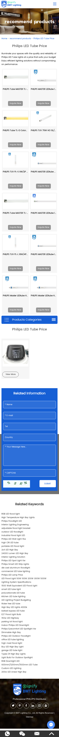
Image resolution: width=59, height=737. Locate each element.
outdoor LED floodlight (12, 531)
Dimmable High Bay (11, 632)
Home (4, 38)
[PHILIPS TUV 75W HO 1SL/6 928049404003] (43, 118)
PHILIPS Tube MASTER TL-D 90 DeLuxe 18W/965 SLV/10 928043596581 (15, 213)
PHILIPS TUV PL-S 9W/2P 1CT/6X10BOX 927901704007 (15, 171)
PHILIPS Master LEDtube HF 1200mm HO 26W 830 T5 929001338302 (15, 295)
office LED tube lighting (12, 639)
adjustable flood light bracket (15, 528)
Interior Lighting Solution (13, 557)
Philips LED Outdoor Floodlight (15, 636)
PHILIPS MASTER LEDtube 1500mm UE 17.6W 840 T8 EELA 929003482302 (43, 213)
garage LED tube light (11, 650)
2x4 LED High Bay (9, 549)
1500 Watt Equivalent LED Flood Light (19, 585)
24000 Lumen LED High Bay (14, 553)
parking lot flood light (12, 621)
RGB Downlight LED (10, 661)
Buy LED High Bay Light (12, 646)
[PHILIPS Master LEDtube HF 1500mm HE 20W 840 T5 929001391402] (43, 284)
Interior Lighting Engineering (15, 524)
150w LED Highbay (10, 618)
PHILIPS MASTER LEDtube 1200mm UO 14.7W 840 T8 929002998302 (43, 254)
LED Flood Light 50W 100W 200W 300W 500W (23, 578)
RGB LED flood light (10, 513)
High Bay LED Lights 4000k (14, 607)
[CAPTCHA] (16, 484)
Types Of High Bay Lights (13, 654)
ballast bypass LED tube (13, 610)
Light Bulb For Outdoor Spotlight (17, 657)
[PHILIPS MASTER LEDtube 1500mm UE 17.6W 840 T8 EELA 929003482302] (43, 201)
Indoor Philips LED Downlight (15, 625)
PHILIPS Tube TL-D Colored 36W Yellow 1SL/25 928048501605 (15, 130)
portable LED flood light (12, 546)
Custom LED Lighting (11, 668)
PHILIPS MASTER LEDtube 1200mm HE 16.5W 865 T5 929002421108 (43, 89)
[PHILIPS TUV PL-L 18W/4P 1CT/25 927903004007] (15, 242)
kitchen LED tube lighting (13, 596)
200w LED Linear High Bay (13, 672)
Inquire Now (15, 103)
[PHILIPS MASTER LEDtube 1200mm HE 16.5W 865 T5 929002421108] (43, 77)
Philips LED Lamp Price (12, 575)
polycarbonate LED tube (13, 592)
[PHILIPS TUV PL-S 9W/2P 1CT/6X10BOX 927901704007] (15, 160)
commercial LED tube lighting (15, 571)
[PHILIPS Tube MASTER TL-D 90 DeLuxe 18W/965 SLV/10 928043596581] (15, 201)
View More (11, 374)
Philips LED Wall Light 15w (13, 539)
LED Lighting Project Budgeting (16, 600)
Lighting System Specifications (16, 582)
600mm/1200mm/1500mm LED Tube (19, 664)
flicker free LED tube (10, 603)
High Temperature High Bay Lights (18, 517)
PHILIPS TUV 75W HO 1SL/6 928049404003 (43, 130)
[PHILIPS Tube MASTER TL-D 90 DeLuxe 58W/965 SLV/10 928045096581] (15, 77)
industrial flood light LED (13, 535)
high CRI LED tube (10, 542)
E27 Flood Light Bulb (11, 614)
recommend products (20, 38)
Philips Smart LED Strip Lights (15, 564)
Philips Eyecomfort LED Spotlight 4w (18, 628)
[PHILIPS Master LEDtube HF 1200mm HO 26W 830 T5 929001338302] (15, 284)
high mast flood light (11, 643)
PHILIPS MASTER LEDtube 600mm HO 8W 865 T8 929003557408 (43, 171)
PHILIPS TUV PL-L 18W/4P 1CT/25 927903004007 (15, 254)
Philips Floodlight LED (11, 521)
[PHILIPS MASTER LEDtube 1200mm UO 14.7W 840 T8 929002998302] (43, 242)
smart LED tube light (11, 589)
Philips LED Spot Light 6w (13, 560)
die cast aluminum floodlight (15, 567)
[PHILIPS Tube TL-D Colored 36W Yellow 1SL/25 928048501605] (15, 119)
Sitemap (29, 717)
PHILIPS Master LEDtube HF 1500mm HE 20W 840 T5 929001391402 (43, 295)
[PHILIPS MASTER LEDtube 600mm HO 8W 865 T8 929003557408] (43, 160)
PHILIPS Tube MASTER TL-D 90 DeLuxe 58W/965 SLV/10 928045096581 (15, 89)
